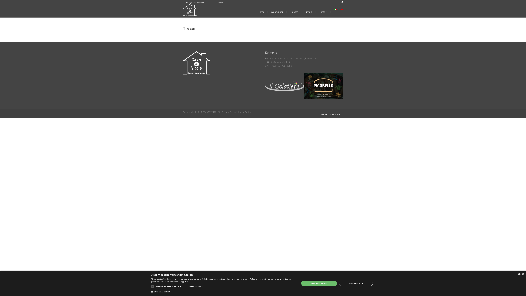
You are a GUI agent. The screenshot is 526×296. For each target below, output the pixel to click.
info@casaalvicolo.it (195, 3)
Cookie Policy (244, 112)
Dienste (294, 12)
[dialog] (263, 283)
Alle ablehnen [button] (356, 283)
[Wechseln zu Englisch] (342, 9)
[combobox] (519, 274)
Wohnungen (277, 12)
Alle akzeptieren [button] (319, 283)
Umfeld (308, 12)
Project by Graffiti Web (330, 115)
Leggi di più (184, 282)
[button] (223, 292)
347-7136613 (217, 3)
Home (261, 12)
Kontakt (323, 12)
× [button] (523, 274)
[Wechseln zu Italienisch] (337, 9)
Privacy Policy (229, 112)
